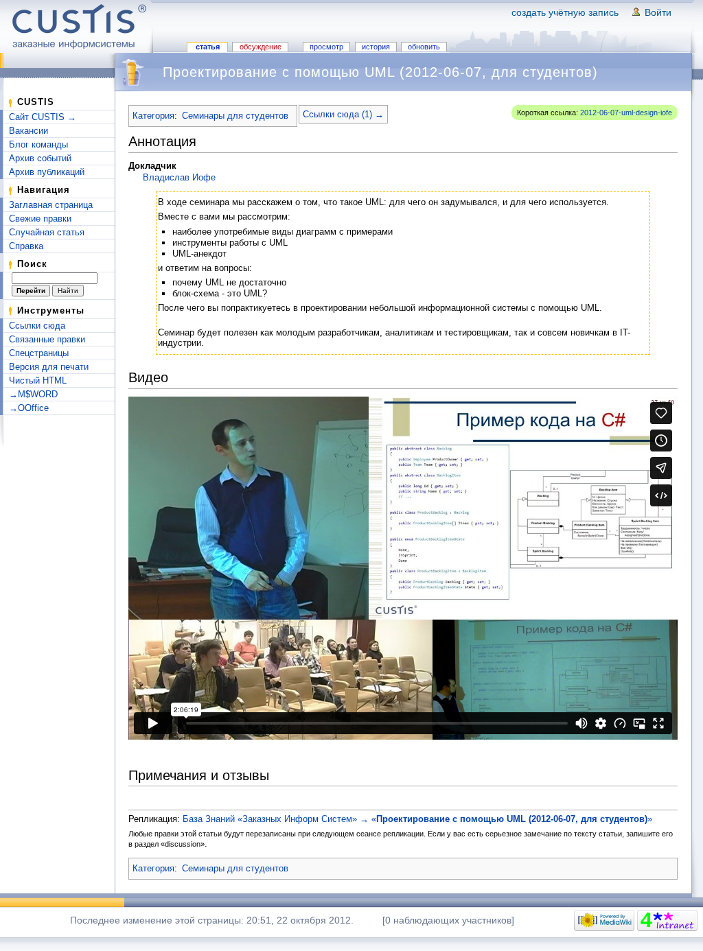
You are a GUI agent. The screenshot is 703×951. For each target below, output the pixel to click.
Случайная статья (46, 232)
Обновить (424, 47)
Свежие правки (40, 218)
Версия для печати (49, 367)
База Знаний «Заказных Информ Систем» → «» (417, 819)
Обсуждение (260, 47)
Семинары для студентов (235, 115)
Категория (153, 115)
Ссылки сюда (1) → (343, 114)
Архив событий (40, 158)
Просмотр (326, 47)
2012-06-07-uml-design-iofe (626, 112)
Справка (26, 246)
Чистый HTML (38, 380)
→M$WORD (33, 394)
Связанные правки (47, 339)
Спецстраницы (39, 353)
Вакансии (28, 131)
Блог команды (38, 144)
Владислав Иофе (179, 177)
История (376, 47)
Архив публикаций (46, 172)
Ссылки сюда (37, 325)
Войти (658, 12)
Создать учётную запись (565, 12)
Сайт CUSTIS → (42, 117)
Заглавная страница (51, 205)
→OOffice (29, 408)
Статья (208, 47)
